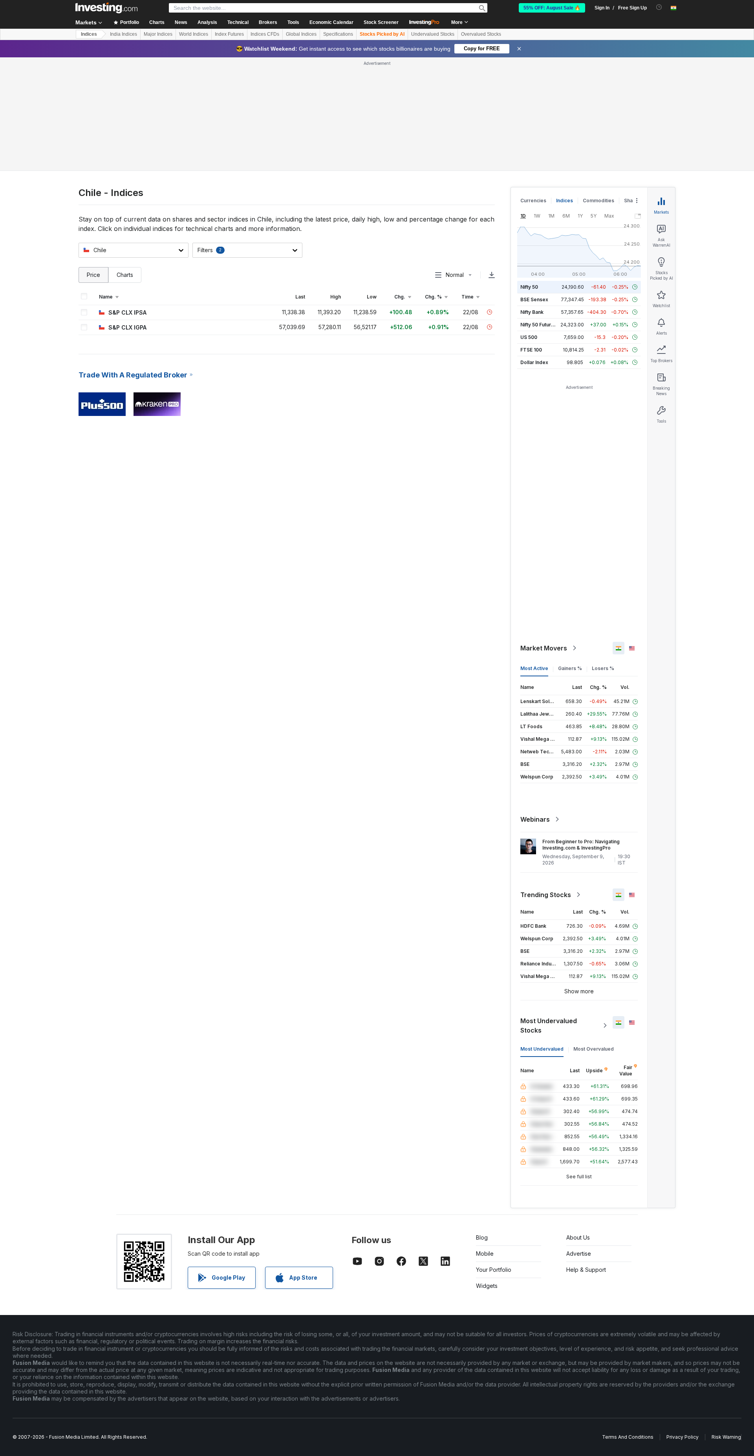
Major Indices (158, 34)
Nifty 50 (529, 287)
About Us (578, 1237)
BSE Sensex (534, 299)
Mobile (485, 1253)
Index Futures (229, 34)
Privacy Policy (682, 1437)
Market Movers (543, 648)
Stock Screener (381, 22)
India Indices (123, 34)
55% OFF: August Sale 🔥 (551, 8)
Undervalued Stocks (432, 34)
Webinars (535, 819)
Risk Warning (726, 1437)
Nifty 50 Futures (538, 325)
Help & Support (586, 1269)
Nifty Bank (532, 312)
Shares (632, 200)
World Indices (193, 34)
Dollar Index (534, 362)
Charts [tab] (125, 274)
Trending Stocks (545, 895)
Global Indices (301, 34)
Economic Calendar (331, 22)
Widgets (487, 1285)
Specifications (338, 34)
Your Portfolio (493, 1269)
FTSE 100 (531, 350)
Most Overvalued (593, 1049)
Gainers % (570, 668)
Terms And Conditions (627, 1437)
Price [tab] (93, 274)
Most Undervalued (542, 1049)
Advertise (578, 1253)
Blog (482, 1237)
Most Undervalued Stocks (548, 1025)
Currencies (533, 200)
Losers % (603, 668)
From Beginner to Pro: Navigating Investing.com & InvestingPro (581, 845)
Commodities (598, 200)
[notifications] (659, 7)
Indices (89, 34)
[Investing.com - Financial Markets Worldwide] (106, 7)
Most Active (534, 668)
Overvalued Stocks (481, 34)
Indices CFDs (265, 34)
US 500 (528, 337)
